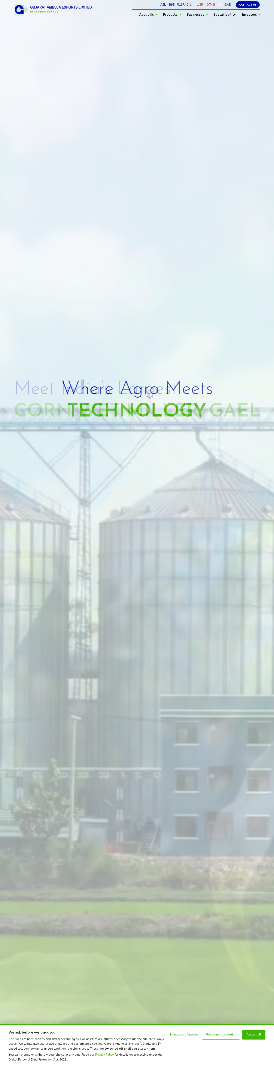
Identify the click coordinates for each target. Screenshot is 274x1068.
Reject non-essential (220, 1034)
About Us (146, 14)
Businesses (195, 14)
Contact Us (247, 4)
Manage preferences (184, 1034)
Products (170, 14)
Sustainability (224, 14)
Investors (249, 14)
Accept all (254, 1034)
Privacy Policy (104, 1055)
